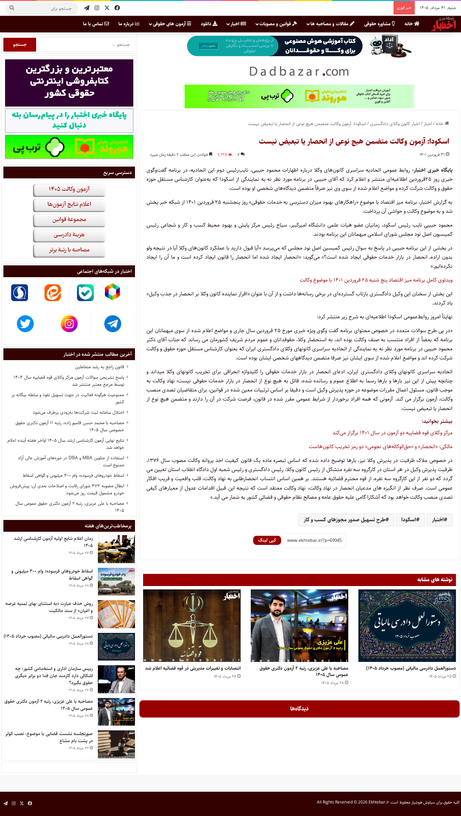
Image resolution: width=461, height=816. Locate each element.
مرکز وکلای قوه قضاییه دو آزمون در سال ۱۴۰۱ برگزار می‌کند (392, 433)
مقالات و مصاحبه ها (330, 24)
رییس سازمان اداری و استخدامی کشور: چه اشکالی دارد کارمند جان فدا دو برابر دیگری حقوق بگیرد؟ (54, 676)
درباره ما (126, 24)
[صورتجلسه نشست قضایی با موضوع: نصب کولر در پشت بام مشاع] (116, 744)
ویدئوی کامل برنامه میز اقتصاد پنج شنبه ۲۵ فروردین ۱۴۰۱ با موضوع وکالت (376, 280)
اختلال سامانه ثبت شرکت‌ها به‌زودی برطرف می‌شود (78, 412)
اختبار (438, 520)
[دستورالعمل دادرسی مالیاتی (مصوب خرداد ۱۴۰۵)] (407, 625)
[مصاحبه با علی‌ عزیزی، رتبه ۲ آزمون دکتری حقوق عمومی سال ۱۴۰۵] (299, 625)
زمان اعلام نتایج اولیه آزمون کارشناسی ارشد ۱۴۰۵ (53, 542)
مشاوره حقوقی (378, 24)
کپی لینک (267, 540)
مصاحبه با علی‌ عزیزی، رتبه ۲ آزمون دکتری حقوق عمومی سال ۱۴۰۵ (304, 671)
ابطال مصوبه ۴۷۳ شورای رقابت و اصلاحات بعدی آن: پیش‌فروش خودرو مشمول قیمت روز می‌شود (67, 489)
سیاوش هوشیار (423, 802)
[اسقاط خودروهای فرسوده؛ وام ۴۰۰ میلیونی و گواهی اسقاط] (116, 582)
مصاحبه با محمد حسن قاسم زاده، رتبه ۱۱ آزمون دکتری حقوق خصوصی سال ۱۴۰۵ (70, 426)
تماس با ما (93, 24)
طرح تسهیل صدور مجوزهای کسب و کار (344, 520)
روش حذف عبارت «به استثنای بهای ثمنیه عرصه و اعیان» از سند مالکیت (49, 607)
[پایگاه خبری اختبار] (443, 24)
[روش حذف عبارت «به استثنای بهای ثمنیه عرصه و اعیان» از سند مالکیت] (116, 614)
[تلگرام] (87, 8)
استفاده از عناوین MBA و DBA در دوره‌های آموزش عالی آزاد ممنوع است (71, 461)
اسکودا (408, 520)
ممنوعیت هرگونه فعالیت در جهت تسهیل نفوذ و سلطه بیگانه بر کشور (67, 398)
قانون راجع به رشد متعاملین (99, 367)
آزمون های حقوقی (170, 24)
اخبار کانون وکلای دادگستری (395, 123)
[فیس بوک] (117, 8)
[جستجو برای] (12, 8)
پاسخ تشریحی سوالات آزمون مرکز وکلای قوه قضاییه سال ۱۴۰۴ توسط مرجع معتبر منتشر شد (68, 381)
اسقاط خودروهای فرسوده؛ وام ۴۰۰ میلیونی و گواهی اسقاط (73, 475)
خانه (409, 24)
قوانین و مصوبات (276, 24)
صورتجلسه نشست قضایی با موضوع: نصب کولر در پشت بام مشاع (49, 737)
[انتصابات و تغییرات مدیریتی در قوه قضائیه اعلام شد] (192, 625)
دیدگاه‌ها (299, 708)
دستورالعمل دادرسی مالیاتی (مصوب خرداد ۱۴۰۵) (411, 668)
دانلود (207, 24)
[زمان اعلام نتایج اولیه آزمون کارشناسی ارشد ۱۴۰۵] (116, 549)
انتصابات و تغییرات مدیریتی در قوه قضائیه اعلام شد (193, 668)
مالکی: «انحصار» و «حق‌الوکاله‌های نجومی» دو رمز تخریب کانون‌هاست (381, 446)
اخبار (236, 24)
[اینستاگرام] (97, 8)
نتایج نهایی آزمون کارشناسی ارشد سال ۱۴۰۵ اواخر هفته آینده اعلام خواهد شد (65, 444)
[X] (107, 8)
